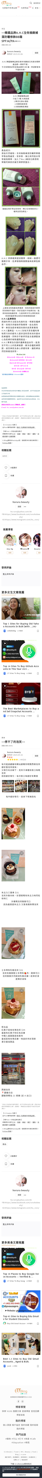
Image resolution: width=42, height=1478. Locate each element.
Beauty (28, 1452)
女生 (3, 28)
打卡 (13, 434)
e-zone (24, 1454)
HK (23, 1452)
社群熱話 (24, 8)
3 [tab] (22, 15)
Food (35, 1452)
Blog (18, 1454)
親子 (29, 434)
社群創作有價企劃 (9, 8)
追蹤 (36, 52)
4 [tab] (25, 15)
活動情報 (12, 436)
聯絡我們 (25, 1460)
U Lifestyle (9, 1452)
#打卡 (20, 1438)
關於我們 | (9, 1457)
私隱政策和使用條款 (23, 1469)
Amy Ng (10, 549)
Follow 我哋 (6, 443)
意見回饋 (35, 1411)
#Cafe (33, 1438)
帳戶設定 (16, 1424)
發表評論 (8, 574)
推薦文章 (17, 1411)
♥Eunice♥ (24, 549)
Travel (17, 1452)
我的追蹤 (34, 1424)
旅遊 (18, 434)
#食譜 (26, 1438)
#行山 (14, 1438)
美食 (23, 434)
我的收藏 (25, 1424)
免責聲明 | (17, 1457)
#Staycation (18, 1442)
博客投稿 (21, 1414)
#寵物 (8, 1438)
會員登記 (36, 3)
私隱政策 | (33, 1457)
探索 (4, 1411)
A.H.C (5, 456)
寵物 (34, 434)
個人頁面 (7, 1424)
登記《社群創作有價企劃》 (26, 427)
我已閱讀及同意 (21, 1475)
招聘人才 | (18, 1460)
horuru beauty (14, 51)
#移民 (27, 1442)
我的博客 (21, 1428)
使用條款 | (25, 1457)
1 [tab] (17, 15)
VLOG (9, 1411)
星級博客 (26, 1411)
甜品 (4, 1144)
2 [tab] (20, 15)
